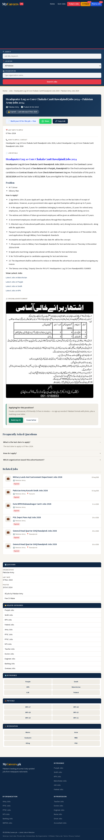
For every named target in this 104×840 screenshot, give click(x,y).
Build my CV (16, 420)
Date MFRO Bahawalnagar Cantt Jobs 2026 (32, 504)
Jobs (11, 91)
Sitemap (6, 836)
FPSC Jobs (8, 634)
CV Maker (86, 3)
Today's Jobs (74, 4)
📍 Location (7, 61)
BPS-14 (27, 718)
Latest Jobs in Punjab (14, 282)
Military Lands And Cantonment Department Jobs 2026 (37, 477)
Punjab (27, 682)
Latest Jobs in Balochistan (16, 277)
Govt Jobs (62, 4)
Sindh (76, 682)
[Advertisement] (52, 28)
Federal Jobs (9, 625)
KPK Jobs (8, 620)
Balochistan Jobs (60, 781)
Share (47, 121)
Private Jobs (21, 836)
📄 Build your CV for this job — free (22, 121)
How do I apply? (10, 453)
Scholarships (30, 836)
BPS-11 (76, 718)
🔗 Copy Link (60, 121)
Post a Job (97, 3)
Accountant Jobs (60, 823)
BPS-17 (27, 707)
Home (52, 4)
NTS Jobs (8, 644)
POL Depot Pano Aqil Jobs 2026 (27, 517)
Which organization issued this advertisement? (23, 459)
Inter (76, 732)
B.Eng (28, 743)
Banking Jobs (10, 664)
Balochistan (76, 687)
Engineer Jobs (10, 659)
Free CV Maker (10, 598)
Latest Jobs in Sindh (14, 286)
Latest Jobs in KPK (13, 290)
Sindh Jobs (9, 615)
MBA (76, 738)
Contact (77, 836)
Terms (65, 836)
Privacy (71, 836)
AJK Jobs (57, 785)
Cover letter (31, 420)
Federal (76, 692)
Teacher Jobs (9, 649)
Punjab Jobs (9, 610)
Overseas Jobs (10, 668)
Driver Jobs (58, 818)
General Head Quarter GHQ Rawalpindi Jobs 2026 (35, 531)
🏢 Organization (9, 71)
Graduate (28, 738)
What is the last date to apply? (16, 442)
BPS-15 (76, 712)
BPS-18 (27, 712)
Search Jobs (52, 81)
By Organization (41, 836)
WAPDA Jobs (7, 823)
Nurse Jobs (58, 814)
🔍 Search (7, 52)
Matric (28, 732)
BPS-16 (76, 707)
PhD (76, 743)
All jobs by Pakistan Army (14, 593)
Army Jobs (8, 629)
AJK (28, 692)
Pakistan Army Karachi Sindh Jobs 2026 (30, 490)
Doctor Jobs (9, 654)
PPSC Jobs (9, 639)
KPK (28, 687)
